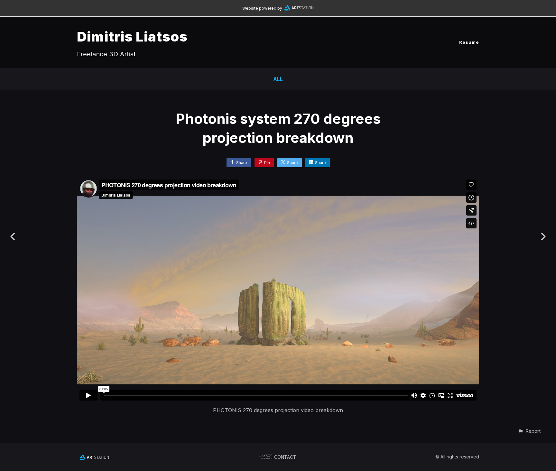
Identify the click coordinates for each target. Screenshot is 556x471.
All (278, 79)
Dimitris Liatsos (132, 36)
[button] (529, 431)
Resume (469, 42)
